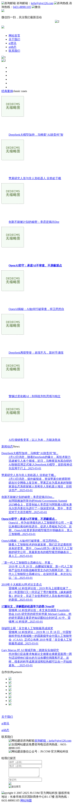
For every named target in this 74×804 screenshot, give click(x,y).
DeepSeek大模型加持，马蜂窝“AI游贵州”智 (36, 134)
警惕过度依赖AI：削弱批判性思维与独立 (35, 396)
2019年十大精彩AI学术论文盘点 (21, 584)
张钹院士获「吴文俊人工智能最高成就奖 (27, 628)
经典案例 (7, 91)
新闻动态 (7, 446)
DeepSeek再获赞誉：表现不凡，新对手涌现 (36, 352)
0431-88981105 (22, 7)
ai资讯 (12, 43)
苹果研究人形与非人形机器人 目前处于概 (35, 178)
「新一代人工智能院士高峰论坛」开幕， (27, 562)
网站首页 (14, 35)
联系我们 (14, 50)
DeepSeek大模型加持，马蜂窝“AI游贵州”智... (29, 453)
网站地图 (26, 800)
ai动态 (12, 46)
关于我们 (14, 39)
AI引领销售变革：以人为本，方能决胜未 (35, 439)
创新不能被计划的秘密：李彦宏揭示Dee (34, 221)
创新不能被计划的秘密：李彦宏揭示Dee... (27, 496)
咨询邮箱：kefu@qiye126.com (52, 740)
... (29, 518)
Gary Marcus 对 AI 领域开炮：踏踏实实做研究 (30, 650)
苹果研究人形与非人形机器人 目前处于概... (28, 475)
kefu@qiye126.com (42, 3)
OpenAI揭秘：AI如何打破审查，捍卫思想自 (36, 309)
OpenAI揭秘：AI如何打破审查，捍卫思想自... (30, 540)
